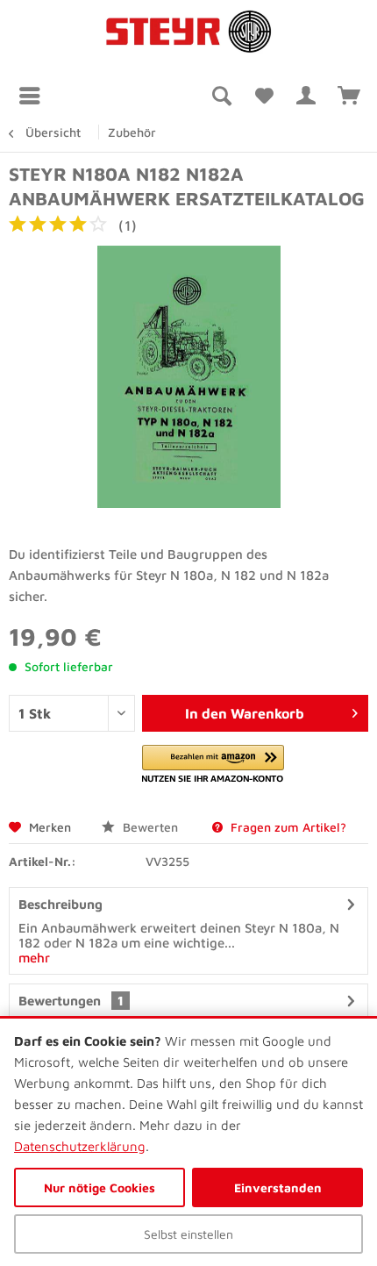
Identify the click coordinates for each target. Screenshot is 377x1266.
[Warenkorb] (348, 95)
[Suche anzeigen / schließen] (220, 95)
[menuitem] (34, 95)
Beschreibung (60, 904)
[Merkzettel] (263, 95)
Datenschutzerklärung (80, 1146)
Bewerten (148, 826)
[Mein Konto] (306, 95)
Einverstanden (278, 1187)
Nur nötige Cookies (99, 1187)
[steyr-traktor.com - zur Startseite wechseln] (188, 32)
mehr (34, 957)
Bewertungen (59, 1000)
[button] (213, 764)
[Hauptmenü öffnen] (34, 95)
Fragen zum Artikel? (286, 826)
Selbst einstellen (188, 1234)
